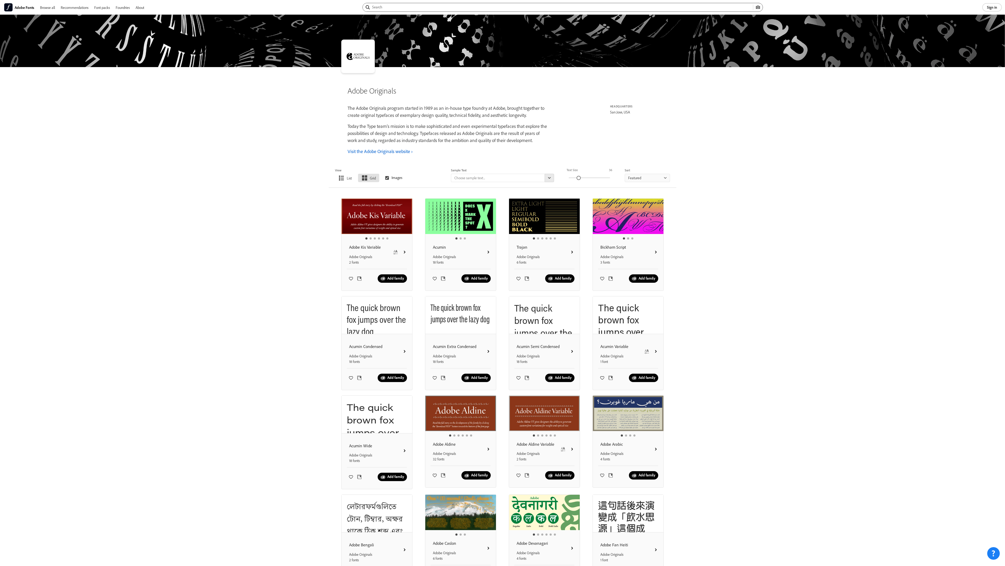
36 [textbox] (610, 170)
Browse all (47, 7)
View (338, 170)
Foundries (123, 7)
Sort (627, 170)
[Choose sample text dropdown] (549, 178)
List (349, 178)
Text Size (572, 170)
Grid (373, 178)
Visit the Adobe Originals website (379, 151)
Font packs (102, 7)
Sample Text (459, 170)
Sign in (992, 7)
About (140, 7)
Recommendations (74, 7)
